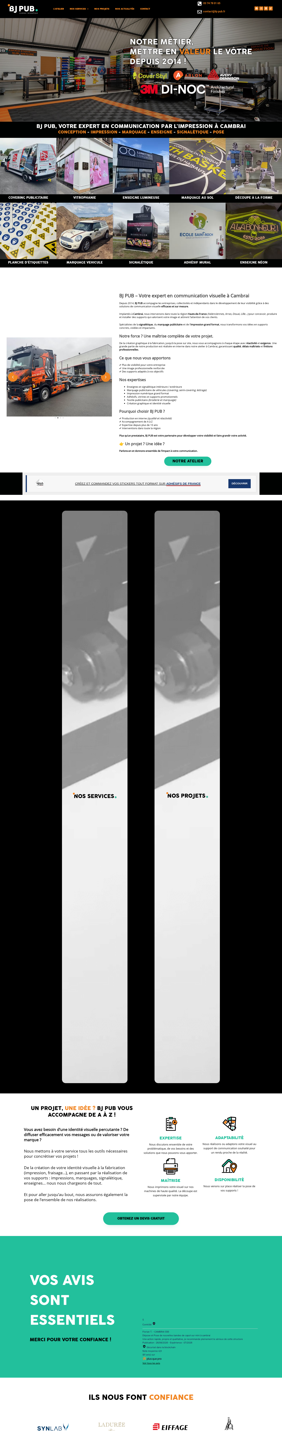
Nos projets (101, 8)
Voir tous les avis (151, 1363)
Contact (145, 8)
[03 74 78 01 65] (199, 3)
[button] (13, 377)
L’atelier (58, 8)
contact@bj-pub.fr (214, 11)
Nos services (78, 8)
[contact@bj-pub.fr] (199, 12)
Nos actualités (124, 8)
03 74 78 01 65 (211, 3)
